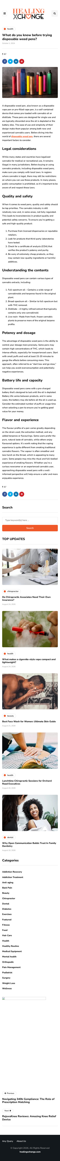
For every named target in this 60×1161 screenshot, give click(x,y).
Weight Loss (8, 983)
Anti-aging (7, 882)
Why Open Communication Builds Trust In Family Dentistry (29, 845)
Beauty (5, 893)
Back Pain (7, 887)
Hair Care (7, 935)
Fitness (6, 924)
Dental (5, 903)
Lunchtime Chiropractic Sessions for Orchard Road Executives (27, 782)
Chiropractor (8, 898)
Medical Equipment (12, 951)
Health (5, 940)
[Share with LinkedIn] (16, 61)
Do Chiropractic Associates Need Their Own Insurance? (26, 598)
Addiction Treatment (12, 877)
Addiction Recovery (12, 871)
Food (4, 930)
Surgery (6, 977)
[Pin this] (21, 61)
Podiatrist (7, 972)
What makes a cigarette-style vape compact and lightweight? (29, 661)
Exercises (7, 914)
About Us (21, 1141)
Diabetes (6, 908)
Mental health (9, 956)
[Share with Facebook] (4, 61)
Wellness (7, 988)
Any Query (7, 1141)
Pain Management (11, 967)
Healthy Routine (10, 946)
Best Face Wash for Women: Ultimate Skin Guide (29, 721)
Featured (6, 919)
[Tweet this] (10, 61)
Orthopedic (8, 962)
